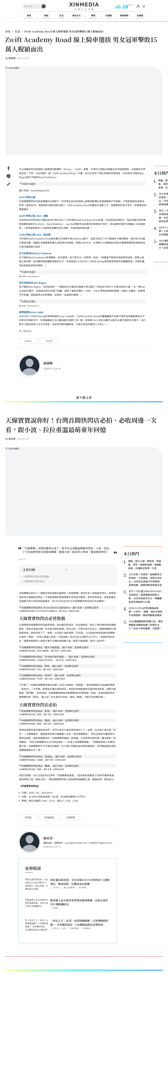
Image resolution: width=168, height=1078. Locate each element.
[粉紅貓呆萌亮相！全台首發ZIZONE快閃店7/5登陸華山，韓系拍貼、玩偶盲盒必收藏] (37, 887)
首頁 (7, 31)
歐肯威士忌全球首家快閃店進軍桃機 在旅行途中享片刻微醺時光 (79, 902)
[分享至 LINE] (8, 176)
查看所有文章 (50, 368)
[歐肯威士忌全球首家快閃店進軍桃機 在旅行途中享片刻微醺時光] (37, 907)
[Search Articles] (44, 6)
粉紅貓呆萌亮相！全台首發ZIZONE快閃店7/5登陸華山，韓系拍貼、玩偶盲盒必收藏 (80, 882)
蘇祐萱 (12, 438)
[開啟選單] (144, 7)
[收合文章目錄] (66, 569)
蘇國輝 (12, 58)
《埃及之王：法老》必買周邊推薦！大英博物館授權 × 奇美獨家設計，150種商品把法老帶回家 (79, 922)
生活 (17, 31)
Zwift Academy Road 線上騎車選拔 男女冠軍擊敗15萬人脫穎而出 (63, 31)
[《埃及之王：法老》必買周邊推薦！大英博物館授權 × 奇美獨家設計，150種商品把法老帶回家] (37, 927)
